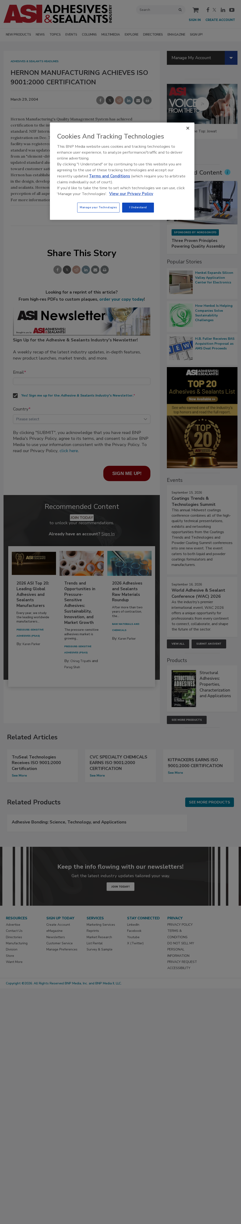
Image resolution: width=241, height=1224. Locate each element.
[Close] (188, 128)
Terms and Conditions (109, 176)
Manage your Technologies (98, 207)
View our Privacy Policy (131, 193)
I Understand (138, 207)
